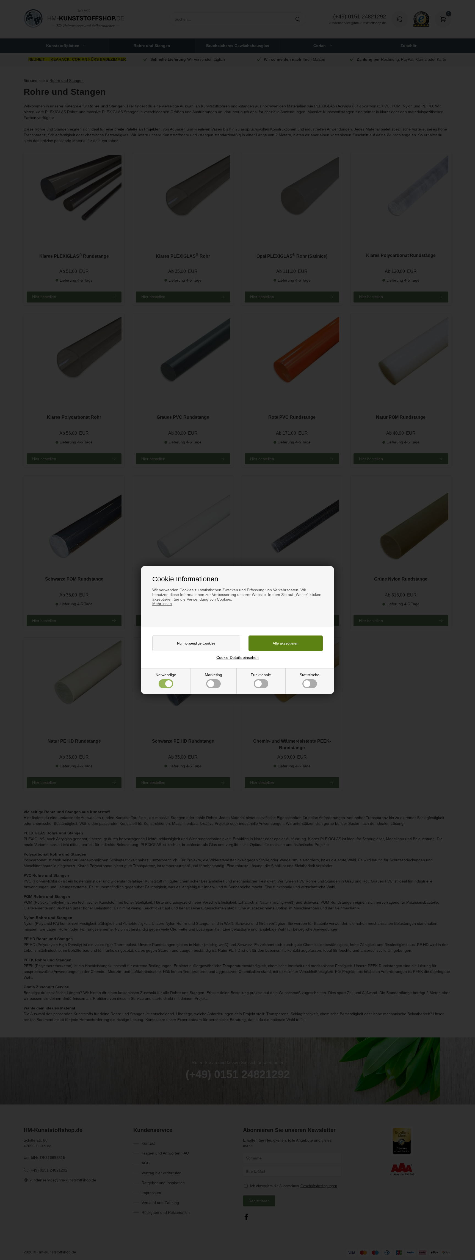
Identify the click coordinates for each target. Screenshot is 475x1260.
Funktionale (261, 675)
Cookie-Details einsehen (237, 657)
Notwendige (166, 675)
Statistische (309, 675)
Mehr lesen (162, 603)
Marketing (213, 675)
